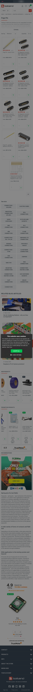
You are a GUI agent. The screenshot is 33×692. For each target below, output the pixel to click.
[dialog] (16, 346)
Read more (9, 347)
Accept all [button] (16, 351)
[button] (16, 355)
